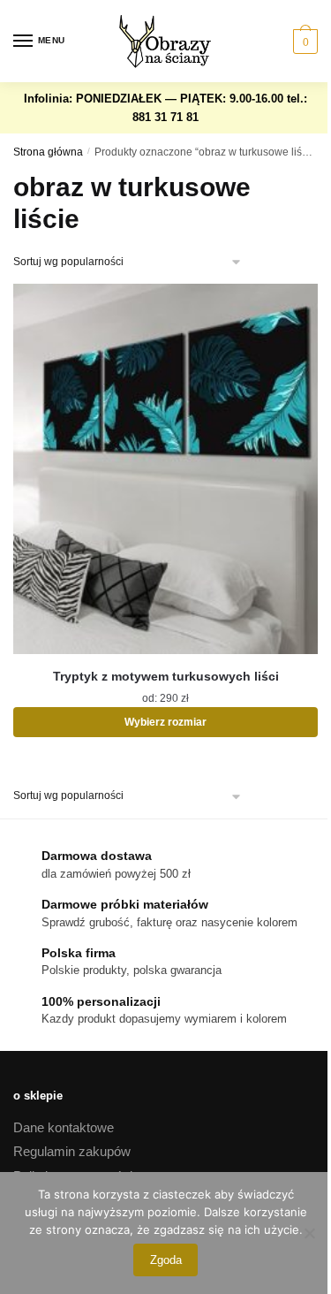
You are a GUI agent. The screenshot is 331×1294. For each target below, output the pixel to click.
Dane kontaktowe (63, 1127)
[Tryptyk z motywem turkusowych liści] (165, 469)
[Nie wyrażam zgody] (309, 1233)
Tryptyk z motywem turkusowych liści (166, 676)
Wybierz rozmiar (165, 722)
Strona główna (48, 152)
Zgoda (166, 1260)
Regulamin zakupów (72, 1151)
